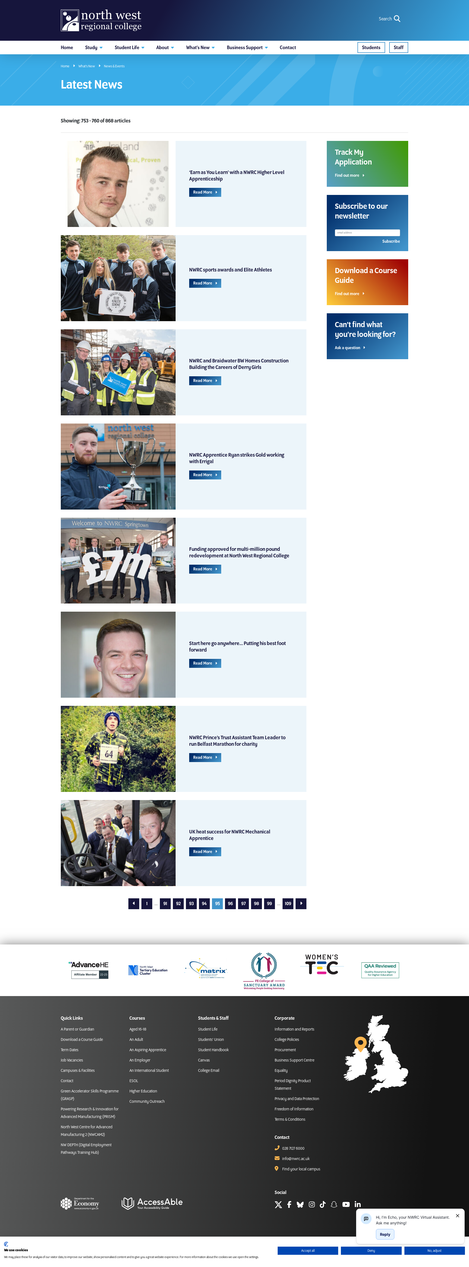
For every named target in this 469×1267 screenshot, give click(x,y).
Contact (67, 1081)
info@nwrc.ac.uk (296, 1159)
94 (204, 903)
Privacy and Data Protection (297, 1099)
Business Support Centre (294, 1060)
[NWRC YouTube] (346, 1205)
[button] (94, 47)
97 (243, 903)
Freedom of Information (294, 1109)
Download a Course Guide (82, 1040)
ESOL (133, 1081)
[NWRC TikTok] (323, 1205)
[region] (413, 1220)
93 (191, 903)
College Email (208, 1071)
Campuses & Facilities (78, 1071)
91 (165, 903)
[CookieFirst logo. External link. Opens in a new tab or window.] (6, 1244)
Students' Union (211, 1040)
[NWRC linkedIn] (358, 1205)
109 (288, 903)
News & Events (114, 66)
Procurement (285, 1050)
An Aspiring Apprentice (147, 1050)
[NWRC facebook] (289, 1205)
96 (230, 903)
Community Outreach (147, 1101)
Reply (385, 1234)
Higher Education (143, 1091)
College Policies (287, 1040)
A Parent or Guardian (77, 1029)
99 (269, 903)
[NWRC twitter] (278, 1205)
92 (178, 903)
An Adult (136, 1040)
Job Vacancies (72, 1060)
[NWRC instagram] (312, 1205)
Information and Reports (294, 1029)
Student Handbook (213, 1050)
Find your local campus (301, 1169)
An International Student (149, 1071)
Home (65, 66)
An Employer (139, 1060)
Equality (281, 1071)
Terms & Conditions (290, 1119)
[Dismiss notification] (457, 1216)
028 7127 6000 (293, 1148)
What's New (86, 66)
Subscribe (391, 241)
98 (256, 903)
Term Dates (69, 1050)
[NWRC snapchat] (334, 1205)
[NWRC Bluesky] (300, 1205)
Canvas (204, 1060)
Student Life (207, 1029)
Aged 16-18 (137, 1029)
